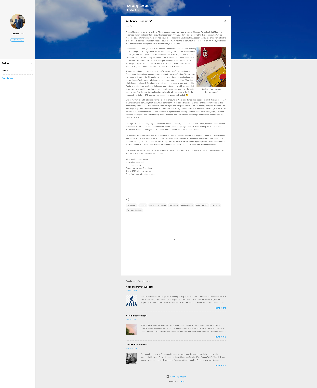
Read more (220, 308)
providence (215, 205)
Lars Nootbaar (187, 205)
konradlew (181, 381)
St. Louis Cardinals (134, 210)
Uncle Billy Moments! (136, 344)
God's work (173, 205)
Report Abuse (8, 78)
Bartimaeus (131, 205)
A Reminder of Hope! (136, 315)
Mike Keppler (18, 34)
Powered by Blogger (177, 376)
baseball (143, 205)
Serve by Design (138, 6)
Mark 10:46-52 (202, 205)
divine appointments (157, 205)
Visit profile (17, 40)
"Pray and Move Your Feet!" (139, 287)
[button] (224, 21)
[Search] (229, 7)
